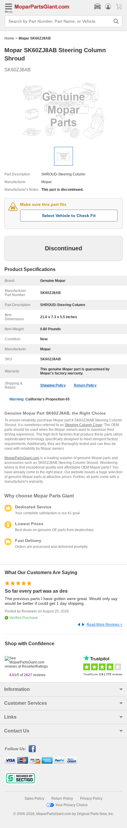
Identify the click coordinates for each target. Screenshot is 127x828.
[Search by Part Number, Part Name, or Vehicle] (116, 21)
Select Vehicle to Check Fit (69, 215)
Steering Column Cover (83, 425)
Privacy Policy (91, 798)
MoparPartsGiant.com (21, 458)
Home (9, 38)
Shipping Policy (53, 385)
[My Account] (108, 6)
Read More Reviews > (104, 624)
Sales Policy (34, 798)
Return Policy (85, 385)
